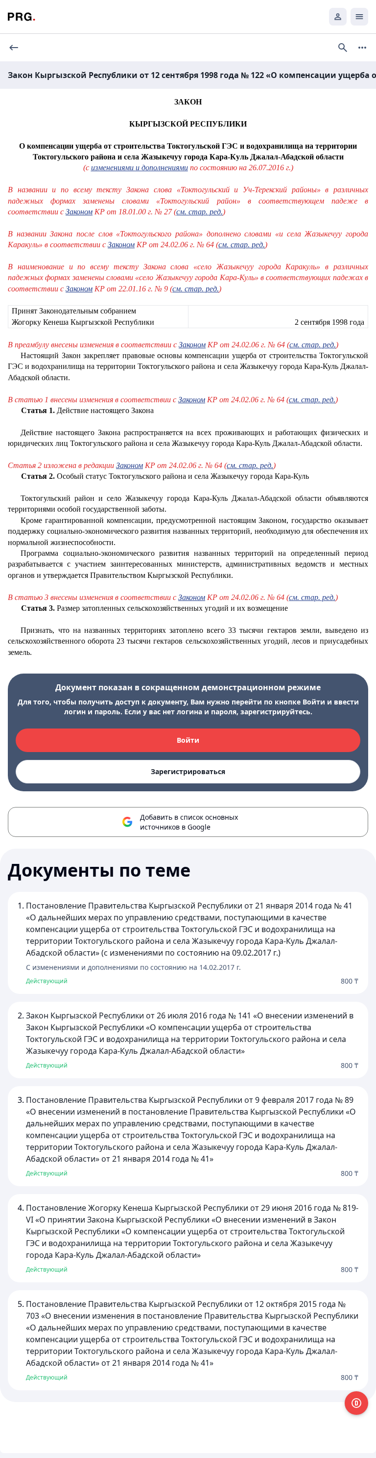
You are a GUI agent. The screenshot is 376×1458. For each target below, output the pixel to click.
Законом (79, 212)
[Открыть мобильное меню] (359, 17)
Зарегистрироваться (188, 771)
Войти (188, 740)
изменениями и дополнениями (139, 167)
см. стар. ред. (199, 212)
